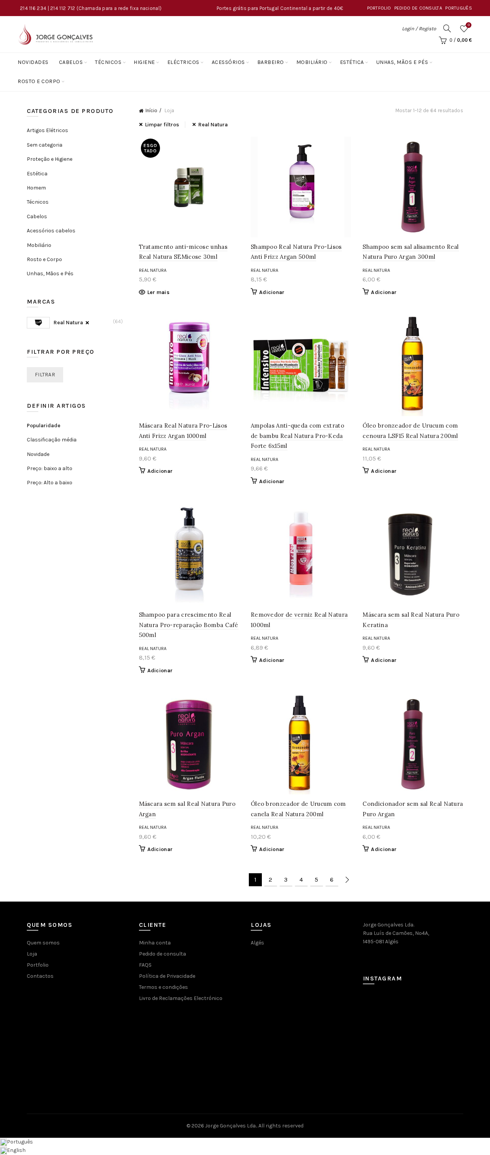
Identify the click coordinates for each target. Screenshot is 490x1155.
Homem (36, 188)
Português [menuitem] (20, 1142)
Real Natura (213, 124)
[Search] (447, 28)
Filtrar (45, 374)
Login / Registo (419, 28)
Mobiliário (312, 62)
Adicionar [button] (272, 292)
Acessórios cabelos (51, 230)
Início (151, 110)
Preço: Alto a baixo (49, 482)
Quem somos (43, 942)
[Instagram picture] (379, 1010)
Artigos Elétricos (47, 130)
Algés (257, 942)
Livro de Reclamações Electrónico (180, 998)
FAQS (145, 965)
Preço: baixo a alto (49, 468)
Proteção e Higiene (49, 159)
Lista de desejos (469, 25)
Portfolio (379, 8)
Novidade (38, 454)
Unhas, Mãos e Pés (402, 62)
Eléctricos (183, 62)
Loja (32, 954)
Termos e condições (163, 987)
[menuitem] (458, 8)
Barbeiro (270, 62)
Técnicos (108, 62)
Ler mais (158, 292)
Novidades (33, 62)
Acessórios (228, 62)
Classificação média (52, 439)
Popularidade (43, 425)
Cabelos (71, 62)
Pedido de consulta (418, 8)
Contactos (40, 976)
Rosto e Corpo (39, 81)
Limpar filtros (162, 124)
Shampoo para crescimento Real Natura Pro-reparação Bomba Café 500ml (188, 625)
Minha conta (155, 942)
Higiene (144, 62)
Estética (352, 62)
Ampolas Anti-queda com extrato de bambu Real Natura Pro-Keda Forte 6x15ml (297, 435)
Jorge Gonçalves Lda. (230, 1125)
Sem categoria (44, 145)
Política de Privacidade (167, 976)
